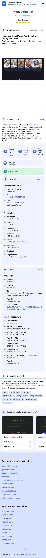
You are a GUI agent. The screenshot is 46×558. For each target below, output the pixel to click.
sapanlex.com (8, 484)
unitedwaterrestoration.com (13, 480)
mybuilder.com (8, 511)
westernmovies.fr (9, 487)
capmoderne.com (9, 466)
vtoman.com (7, 536)
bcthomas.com (8, 543)
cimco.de (5, 477)
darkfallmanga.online (13, 437)
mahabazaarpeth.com (11, 498)
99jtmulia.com (8, 515)
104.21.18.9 (10, 197)
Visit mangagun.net (23, 15)
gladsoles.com (8, 469)
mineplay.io (6, 529)
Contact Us (23, 549)
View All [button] (41, 119)
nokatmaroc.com (9, 494)
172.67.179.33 (20, 197)
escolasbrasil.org (9, 491)
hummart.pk (7, 525)
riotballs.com (7, 522)
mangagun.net (36, 127)
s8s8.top (5, 532)
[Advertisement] (23, 51)
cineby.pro (6, 540)
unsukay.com (7, 518)
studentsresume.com (10, 473)
